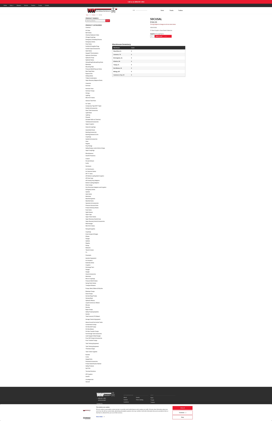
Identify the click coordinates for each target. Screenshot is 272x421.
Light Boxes (89, 112)
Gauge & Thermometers (92, 53)
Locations (126, 402)
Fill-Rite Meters (90, 329)
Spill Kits (88, 368)
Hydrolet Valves (90, 60)
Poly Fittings (89, 146)
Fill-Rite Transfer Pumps (92, 331)
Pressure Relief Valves (92, 281)
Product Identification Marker (93, 363)
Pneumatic (88, 255)
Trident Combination (91, 78)
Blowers (19, 5)
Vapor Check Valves (91, 217)
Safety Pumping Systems (92, 312)
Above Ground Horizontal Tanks (94, 322)
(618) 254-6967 (102, 400)
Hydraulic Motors (90, 300)
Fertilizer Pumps (90, 91)
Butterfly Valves (90, 263)
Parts (11, 5)
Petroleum (88, 166)
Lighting (88, 95)
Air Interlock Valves (91, 171)
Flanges (88, 238)
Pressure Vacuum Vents (92, 205)
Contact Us (99, 403)
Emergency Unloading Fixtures (94, 39)
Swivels (88, 314)
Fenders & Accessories (91, 108)
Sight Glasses (89, 212)
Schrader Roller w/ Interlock (93, 119)
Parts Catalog (139, 400)
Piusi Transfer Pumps (91, 340)
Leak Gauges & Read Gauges (93, 336)
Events (138, 397)
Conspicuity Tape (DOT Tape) (93, 106)
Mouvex (88, 305)
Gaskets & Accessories (91, 139)
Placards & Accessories (92, 361)
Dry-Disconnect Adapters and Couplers (96, 187)
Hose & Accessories (91, 274)
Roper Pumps (89, 309)
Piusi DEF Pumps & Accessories (94, 338)
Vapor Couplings (90, 150)
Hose (87, 141)
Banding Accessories (91, 132)
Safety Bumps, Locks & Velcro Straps (95, 148)
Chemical (88, 27)
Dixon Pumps (89, 293)
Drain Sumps (89, 185)
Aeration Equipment (91, 258)
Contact (47, 5)
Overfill (88, 376)
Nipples (88, 143)
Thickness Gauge (90, 348)
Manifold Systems (90, 198)
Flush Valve (89, 44)
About (125, 397)
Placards (88, 117)
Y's (86, 252)
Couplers (88, 265)
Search (107, 20)
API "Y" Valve (89, 173)
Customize (181, 412)
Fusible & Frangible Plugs (92, 46)
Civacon (88, 158)
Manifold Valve (90, 201)
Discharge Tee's (90, 267)
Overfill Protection (90, 155)
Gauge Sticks (89, 359)
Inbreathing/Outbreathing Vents (94, 62)
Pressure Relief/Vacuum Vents (94, 69)
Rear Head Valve (90, 71)
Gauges (88, 272)
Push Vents (89, 210)
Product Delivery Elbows (92, 207)
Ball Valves (88, 32)
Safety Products (90, 366)
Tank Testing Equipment (92, 343)
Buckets (88, 354)
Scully (87, 163)
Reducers (88, 247)
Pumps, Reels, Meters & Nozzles (94, 288)
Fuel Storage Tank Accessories (94, 333)
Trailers (33, 5)
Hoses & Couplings (91, 127)
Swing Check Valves (91, 283)
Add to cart (159, 36)
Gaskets (88, 192)
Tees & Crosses (90, 250)
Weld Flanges (89, 223)
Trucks (40, 5)
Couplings (88, 137)
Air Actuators (89, 260)
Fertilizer (88, 85)
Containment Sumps (91, 324)
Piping (87, 245)
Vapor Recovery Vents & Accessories (95, 221)
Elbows (87, 236)
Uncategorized (89, 379)
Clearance (88, 83)
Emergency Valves (90, 42)
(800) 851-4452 (102, 398)
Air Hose (88, 30)
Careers (126, 400)
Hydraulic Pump (90, 57)
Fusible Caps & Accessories (93, 48)
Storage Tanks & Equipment (93, 319)
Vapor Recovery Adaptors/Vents (94, 80)
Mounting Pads (90, 67)
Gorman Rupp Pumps (91, 296)
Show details (99, 416)
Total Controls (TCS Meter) (93, 316)
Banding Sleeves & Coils (92, 134)
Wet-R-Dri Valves (90, 97)
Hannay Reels (89, 298)
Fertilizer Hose (89, 88)
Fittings (88, 93)
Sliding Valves (89, 76)
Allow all (182, 408)
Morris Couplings (90, 278)
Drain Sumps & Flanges (92, 234)
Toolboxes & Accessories (92, 122)
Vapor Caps (89, 214)
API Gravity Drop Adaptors (93, 180)
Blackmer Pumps (90, 291)
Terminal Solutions (91, 371)
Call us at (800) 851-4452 (136, 2)
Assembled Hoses (90, 130)
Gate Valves (89, 51)
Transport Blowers (91, 285)
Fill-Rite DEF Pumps (91, 327)
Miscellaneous (89, 153)
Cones (87, 357)
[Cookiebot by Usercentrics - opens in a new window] (87, 418)
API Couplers (89, 374)
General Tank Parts (91, 100)
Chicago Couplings (90, 37)
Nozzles (88, 307)
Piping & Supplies (90, 229)
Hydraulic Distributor (91, 55)
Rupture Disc (89, 73)
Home (5, 5)
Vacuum (88, 381)
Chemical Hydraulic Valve (92, 35)
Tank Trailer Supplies (91, 351)
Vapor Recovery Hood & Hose (93, 219)
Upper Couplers (90, 124)
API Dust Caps (89, 178)
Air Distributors (90, 169)
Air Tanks (88, 103)
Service (26, 5)
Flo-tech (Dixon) (90, 161)
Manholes (88, 64)
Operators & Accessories (92, 203)
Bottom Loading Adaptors (92, 183)
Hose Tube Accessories (92, 110)
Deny (182, 417)
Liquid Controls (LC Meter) (93, 303)
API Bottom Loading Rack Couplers (95, 176)
